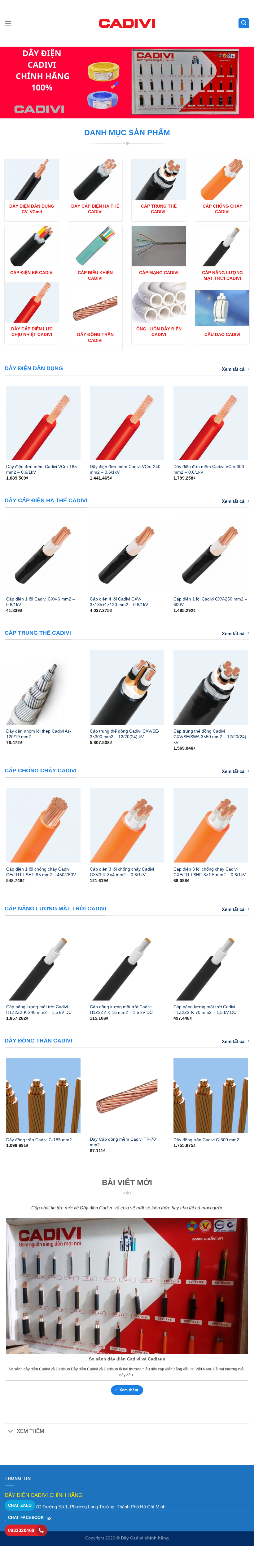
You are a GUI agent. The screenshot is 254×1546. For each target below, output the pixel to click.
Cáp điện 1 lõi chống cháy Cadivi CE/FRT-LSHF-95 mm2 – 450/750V (41, 872)
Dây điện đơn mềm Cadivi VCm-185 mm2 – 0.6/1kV (41, 469)
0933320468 (21, 1530)
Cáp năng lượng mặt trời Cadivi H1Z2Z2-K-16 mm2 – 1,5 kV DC (121, 1009)
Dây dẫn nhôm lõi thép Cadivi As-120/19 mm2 (38, 734)
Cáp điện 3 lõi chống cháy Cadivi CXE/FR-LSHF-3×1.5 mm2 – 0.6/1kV (209, 872)
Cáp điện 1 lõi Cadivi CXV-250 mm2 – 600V (210, 601)
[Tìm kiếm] (244, 23)
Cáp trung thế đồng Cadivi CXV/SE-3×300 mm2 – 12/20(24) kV (125, 734)
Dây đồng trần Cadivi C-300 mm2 (206, 1139)
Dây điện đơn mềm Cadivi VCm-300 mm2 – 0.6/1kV (208, 469)
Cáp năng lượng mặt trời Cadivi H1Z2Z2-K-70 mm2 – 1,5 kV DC (204, 1009)
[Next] (239, 426)
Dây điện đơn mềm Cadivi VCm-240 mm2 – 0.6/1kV (125, 469)
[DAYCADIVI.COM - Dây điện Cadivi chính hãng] (127, 23)
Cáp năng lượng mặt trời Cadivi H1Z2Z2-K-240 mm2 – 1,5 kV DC (39, 1009)
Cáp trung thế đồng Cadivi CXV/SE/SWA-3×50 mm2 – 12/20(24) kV (209, 737)
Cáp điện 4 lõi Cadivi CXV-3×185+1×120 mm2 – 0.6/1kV (119, 601)
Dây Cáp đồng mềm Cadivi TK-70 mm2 (123, 1142)
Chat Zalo (20, 1505)
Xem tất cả (233, 369)
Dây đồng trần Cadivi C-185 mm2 (39, 1139)
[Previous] (14, 426)
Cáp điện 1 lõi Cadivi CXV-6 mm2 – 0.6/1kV (40, 601)
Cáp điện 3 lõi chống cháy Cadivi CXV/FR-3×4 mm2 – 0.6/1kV (122, 872)
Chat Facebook (26, 1517)
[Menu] (8, 23)
